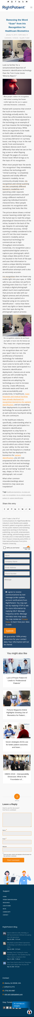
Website (5, 846)
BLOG (16, 38)
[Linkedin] (19, 1)
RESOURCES (6, 902)
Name (5, 830)
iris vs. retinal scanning (24, 495)
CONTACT (5, 915)
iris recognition (11, 495)
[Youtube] (12, 1)
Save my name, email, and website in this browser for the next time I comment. (17, 855)
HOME (5, 896)
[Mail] (26, 1)
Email (5, 838)
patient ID (6, 498)
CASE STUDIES (7, 906)
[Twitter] (8, 1)
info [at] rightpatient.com (14, 994)
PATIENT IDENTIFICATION (10, 899)
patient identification (16, 498)
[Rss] (23, 1)
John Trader (26, 38)
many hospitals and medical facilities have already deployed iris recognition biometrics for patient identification (17, 399)
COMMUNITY (6, 912)
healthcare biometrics (14, 492)
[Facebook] (15, 1)
